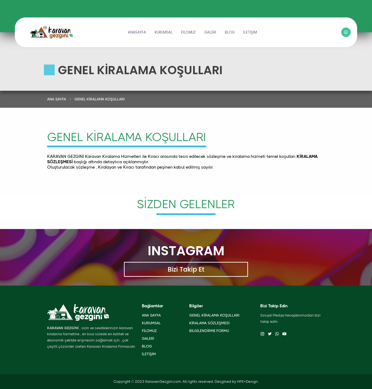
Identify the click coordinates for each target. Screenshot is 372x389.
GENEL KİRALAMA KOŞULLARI (99, 99)
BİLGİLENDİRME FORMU (209, 331)
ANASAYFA (137, 32)
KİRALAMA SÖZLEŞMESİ (209, 323)
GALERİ (210, 32)
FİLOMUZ (188, 32)
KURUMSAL (163, 32)
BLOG (230, 32)
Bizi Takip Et (186, 269)
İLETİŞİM (250, 32)
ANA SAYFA (56, 99)
